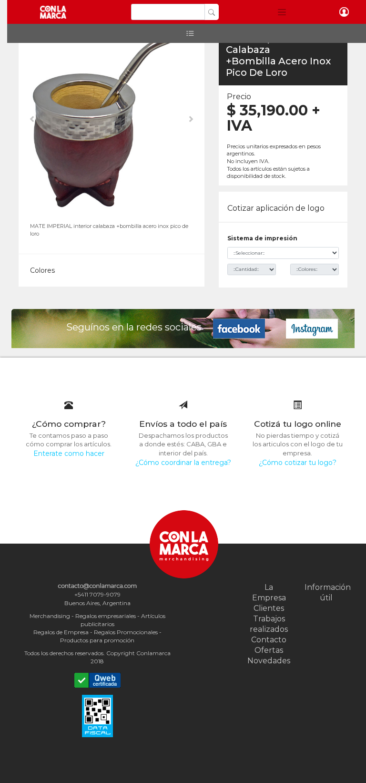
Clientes (269, 608)
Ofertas (268, 650)
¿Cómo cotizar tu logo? (297, 462)
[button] (282, 12)
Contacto (268, 639)
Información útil (326, 592)
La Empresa (269, 592)
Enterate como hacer (68, 453)
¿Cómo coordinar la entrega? (183, 462)
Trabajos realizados (269, 624)
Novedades (268, 660)
